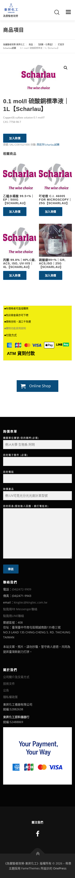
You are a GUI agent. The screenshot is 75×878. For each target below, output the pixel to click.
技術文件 (9, 684)
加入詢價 (14, 138)
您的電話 (8, 471)
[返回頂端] (37, 853)
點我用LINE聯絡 (13, 616)
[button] (65, 68)
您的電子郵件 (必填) (15, 455)
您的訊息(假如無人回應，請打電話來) (26, 506)
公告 (6, 690)
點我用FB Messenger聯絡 (20, 609)
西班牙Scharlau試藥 (48, 144)
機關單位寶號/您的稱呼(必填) (21, 437)
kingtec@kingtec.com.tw (30, 602)
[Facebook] (37, 833)
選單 (67, 12)
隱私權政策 (10, 697)
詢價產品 (8, 489)
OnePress (59, 868)
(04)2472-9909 (21, 589)
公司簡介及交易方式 (16, 677)
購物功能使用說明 (16, 328)
